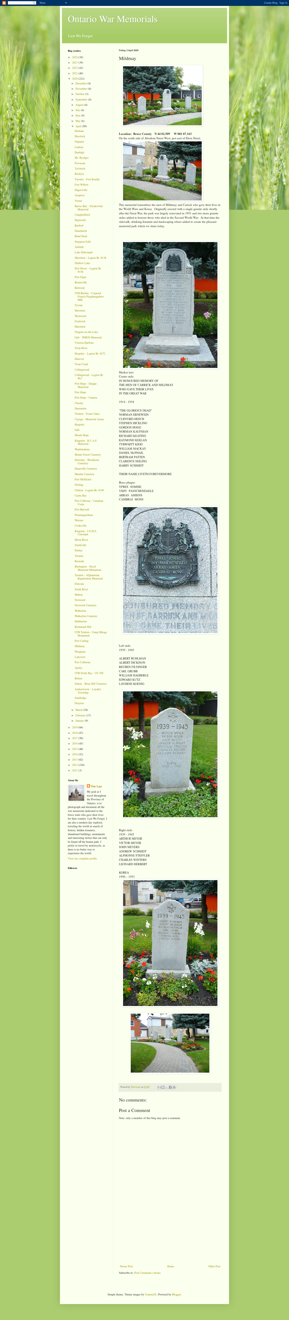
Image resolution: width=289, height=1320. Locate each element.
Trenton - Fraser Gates (87, 413)
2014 (75, 754)
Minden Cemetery (85, 474)
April (78, 126)
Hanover (79, 359)
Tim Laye (96, 786)
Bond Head (81, 236)
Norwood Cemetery (86, 605)
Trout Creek (81, 364)
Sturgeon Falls (83, 241)
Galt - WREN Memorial (88, 337)
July (78, 110)
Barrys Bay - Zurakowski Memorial (89, 207)
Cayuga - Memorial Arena (89, 419)
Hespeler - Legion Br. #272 (90, 353)
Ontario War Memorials (113, 18)
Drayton (79, 703)
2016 (75, 743)
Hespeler (79, 424)
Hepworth (80, 220)
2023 (75, 62)
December (81, 83)
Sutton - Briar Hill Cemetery (91, 683)
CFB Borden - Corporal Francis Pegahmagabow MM (89, 296)
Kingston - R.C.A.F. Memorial (86, 442)
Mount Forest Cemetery (88, 454)
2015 (75, 749)
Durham (79, 131)
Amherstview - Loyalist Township (88, 690)
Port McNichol (83, 479)
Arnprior (80, 195)
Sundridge (80, 698)
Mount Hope (82, 435)
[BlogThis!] (163, 1087)
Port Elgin (80, 277)
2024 (75, 57)
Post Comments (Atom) (147, 1273)
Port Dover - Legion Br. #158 (88, 270)
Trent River (81, 348)
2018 (75, 733)
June (78, 115)
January (80, 720)
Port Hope (80, 392)
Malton (79, 594)
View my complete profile (82, 858)
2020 (75, 78)
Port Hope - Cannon (86, 397)
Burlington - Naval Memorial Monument (88, 568)
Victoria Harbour (84, 343)
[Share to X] (167, 1087)
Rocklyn (79, 174)
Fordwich (80, 321)
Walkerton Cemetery (86, 616)
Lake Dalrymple (84, 252)
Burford (79, 225)
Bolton (78, 678)
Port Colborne (82, 662)
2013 (75, 759)
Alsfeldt (79, 247)
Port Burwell (82, 509)
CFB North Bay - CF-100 (89, 673)
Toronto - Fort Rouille (87, 179)
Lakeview (80, 657)
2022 (75, 68)
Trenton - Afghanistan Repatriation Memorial (89, 576)
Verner (78, 201)
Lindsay (79, 147)
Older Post (214, 1266)
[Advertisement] (170, 1234)
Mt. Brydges (81, 157)
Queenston (80, 408)
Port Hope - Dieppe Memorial (86, 385)
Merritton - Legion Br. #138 (90, 258)
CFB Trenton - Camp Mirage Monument (91, 633)
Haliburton (81, 621)
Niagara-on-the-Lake (86, 332)
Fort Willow (81, 184)
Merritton (80, 326)
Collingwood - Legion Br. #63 (89, 376)
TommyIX (150, 1294)
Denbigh (79, 152)
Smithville (80, 545)
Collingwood (82, 369)
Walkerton (80, 611)
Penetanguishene (84, 515)
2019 (75, 727)
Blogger (176, 1294)
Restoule (79, 561)
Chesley (79, 403)
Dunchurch (81, 231)
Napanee (79, 141)
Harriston (80, 310)
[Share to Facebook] (170, 1087)
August (79, 105)
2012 (75, 765)
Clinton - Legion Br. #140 (89, 490)
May (78, 121)
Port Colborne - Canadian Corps (89, 502)
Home (170, 1266)
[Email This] (159, 1087)
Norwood (80, 600)
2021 (75, 73)
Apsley (78, 668)
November (81, 88)
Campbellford (82, 214)
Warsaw (79, 520)
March (79, 710)
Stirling (79, 484)
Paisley (79, 550)
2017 (75, 738)
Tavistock (80, 168)
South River (81, 589)
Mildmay (80, 646)
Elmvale (79, 584)
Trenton (79, 556)
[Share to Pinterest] (174, 1087)
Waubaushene (82, 449)
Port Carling (81, 641)
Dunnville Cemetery (86, 468)
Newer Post (126, 1266)
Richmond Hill (83, 627)
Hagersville (81, 190)
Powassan (80, 163)
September (81, 99)
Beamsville (81, 282)
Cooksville (81, 525)
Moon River (81, 540)
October (80, 94)
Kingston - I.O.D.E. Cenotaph (86, 532)
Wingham (80, 651)
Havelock (80, 136)
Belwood (80, 288)
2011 (75, 770)
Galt (77, 430)
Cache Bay (81, 495)
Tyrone (79, 305)
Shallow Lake (82, 263)
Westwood (80, 316)
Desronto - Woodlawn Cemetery (87, 461)
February (80, 715)
